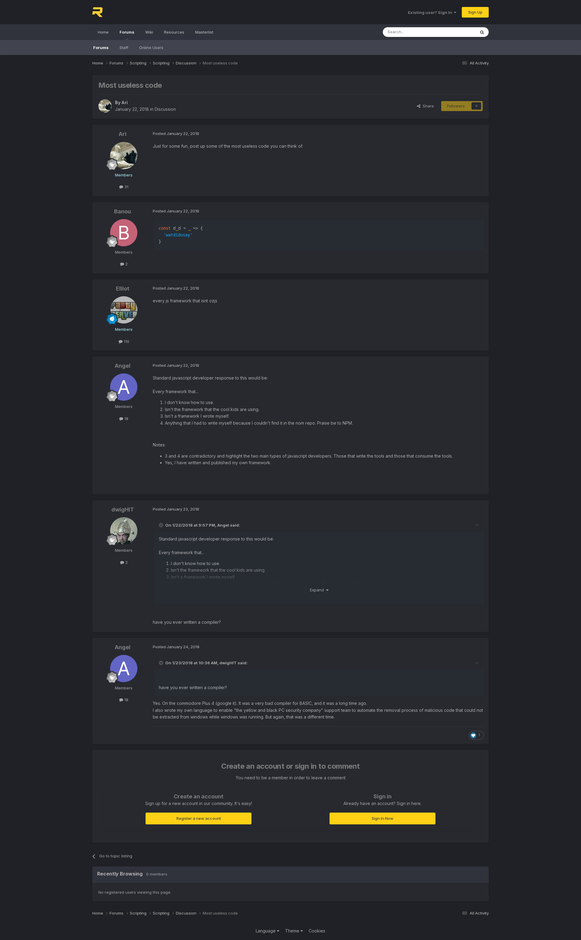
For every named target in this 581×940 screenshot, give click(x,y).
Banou (122, 211)
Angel (122, 366)
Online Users (151, 47)
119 (126, 341)
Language (266, 930)
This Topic (457, 32)
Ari (124, 102)
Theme (292, 930)
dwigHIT (122, 509)
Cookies (317, 930)
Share (427, 106)
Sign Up (475, 12)
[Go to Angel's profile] (123, 387)
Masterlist (204, 32)
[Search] (482, 32)
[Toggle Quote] (161, 525)
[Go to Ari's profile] (105, 106)
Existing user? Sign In (431, 12)
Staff (124, 47)
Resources (174, 32)
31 (125, 186)
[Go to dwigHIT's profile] (123, 530)
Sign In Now (382, 818)
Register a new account (198, 818)
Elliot (122, 288)
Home (103, 32)
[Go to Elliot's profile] (123, 310)
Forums (127, 32)
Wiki (149, 32)
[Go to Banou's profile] (123, 232)
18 (125, 418)
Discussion (165, 109)
